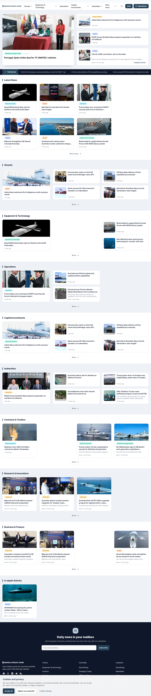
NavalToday (83, 667)
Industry (45, 671)
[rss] (20, 673)
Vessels (27, 6)
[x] (8, 673)
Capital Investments (76, 6)
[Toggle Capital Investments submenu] (88, 6)
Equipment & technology (51, 667)
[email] (16, 673)
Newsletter (120, 671)
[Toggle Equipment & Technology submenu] (56, 6)
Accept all (9, 691)
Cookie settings (46, 691)
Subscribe (103, 648)
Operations (64, 6)
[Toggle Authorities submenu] (102, 6)
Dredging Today (85, 671)
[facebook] (3, 673)
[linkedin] (12, 673)
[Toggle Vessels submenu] (32, 6)
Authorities (96, 6)
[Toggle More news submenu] (115, 6)
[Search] (121, 6)
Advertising (120, 667)
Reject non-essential (26, 691)
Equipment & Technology (40, 6)
